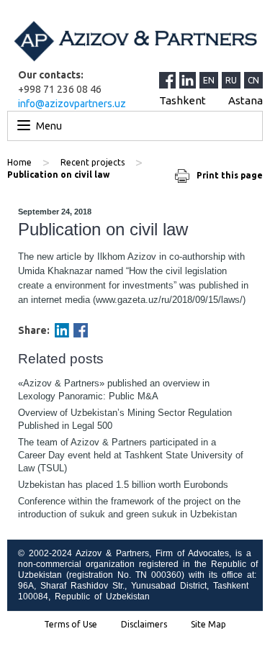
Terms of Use (70, 624)
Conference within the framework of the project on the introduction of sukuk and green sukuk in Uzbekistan (129, 508)
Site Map (208, 624)
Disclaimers (144, 624)
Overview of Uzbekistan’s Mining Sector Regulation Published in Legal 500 (125, 419)
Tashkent (182, 100)
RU (231, 80)
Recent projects (92, 162)
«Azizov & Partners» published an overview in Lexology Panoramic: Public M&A (114, 390)
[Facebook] (80, 330)
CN (253, 80)
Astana (245, 100)
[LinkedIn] (189, 80)
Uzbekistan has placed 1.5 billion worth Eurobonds (123, 484)
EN (209, 80)
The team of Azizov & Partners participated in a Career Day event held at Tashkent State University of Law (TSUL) (130, 455)
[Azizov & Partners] (135, 41)
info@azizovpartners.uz (72, 103)
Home (19, 162)
